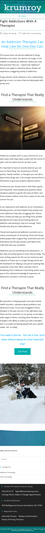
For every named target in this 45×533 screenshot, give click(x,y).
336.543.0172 (8, 1)
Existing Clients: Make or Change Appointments (21, 494)
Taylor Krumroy (9, 33)
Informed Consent (9, 516)
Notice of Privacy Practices (13, 519)
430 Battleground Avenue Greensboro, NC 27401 (22, 505)
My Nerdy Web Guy (27, 530)
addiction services (10, 451)
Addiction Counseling (31, 33)
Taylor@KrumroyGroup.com (30, 1)
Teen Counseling (6, 477)
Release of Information (28, 516)
